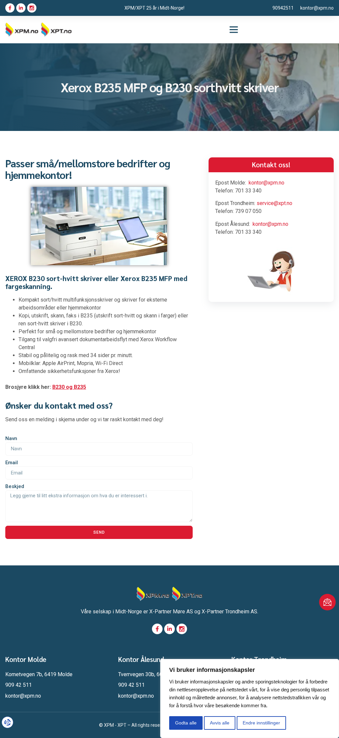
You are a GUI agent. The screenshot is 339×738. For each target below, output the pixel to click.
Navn (11, 438)
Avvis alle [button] (219, 722)
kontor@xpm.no (266, 183)
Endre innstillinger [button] (261, 722)
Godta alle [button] (186, 722)
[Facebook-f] (10, 8)
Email (11, 463)
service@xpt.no (274, 203)
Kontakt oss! (271, 164)
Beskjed (14, 486)
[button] (234, 29)
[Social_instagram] (31, 8)
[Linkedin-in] (20, 8)
